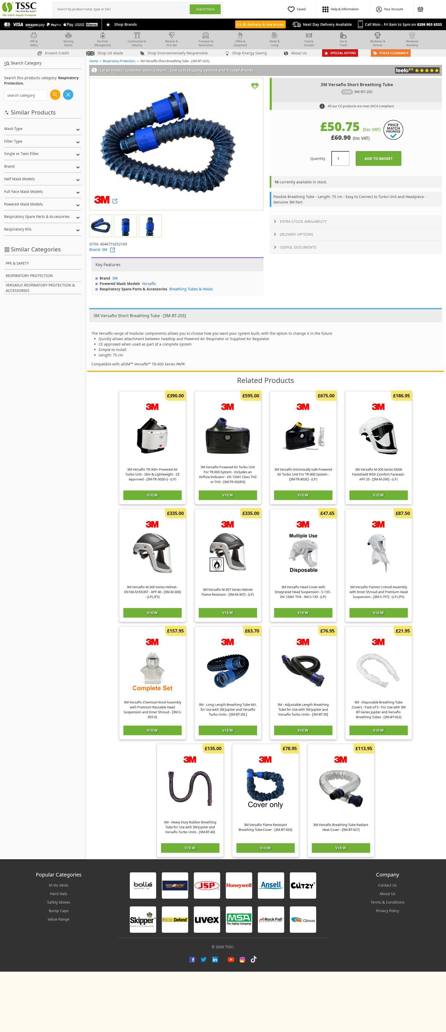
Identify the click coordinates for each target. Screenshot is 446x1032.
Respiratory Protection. (119, 61)
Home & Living (275, 43)
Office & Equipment (240, 43)
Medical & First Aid (171, 43)
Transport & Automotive (205, 43)
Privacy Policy (387, 910)
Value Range (58, 919)
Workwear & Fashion (377, 43)
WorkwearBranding (412, 43)
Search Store (205, 9)
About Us (298, 53)
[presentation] (121, 9)
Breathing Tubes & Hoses (191, 288)
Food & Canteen (309, 43)
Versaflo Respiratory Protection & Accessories (40, 288)
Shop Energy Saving (249, 53)
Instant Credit (56, 53)
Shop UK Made (110, 53)
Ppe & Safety (17, 263)
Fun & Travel (343, 43)
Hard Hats (58, 893)
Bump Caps (59, 910)
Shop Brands (125, 24)
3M (115, 278)
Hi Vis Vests (58, 885)
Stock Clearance (394, 53)
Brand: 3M (98, 249)
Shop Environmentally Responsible (177, 53)
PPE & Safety (34, 43)
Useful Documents (298, 247)
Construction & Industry (137, 43)
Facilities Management (102, 43)
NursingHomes (68, 43)
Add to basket (382, 158)
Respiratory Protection (29, 275)
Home (93, 61)
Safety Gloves (58, 902)
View (152, 495)
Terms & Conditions (387, 902)
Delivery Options (296, 234)
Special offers (343, 53)
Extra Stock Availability (303, 221)
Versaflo (149, 283)
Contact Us (387, 885)
